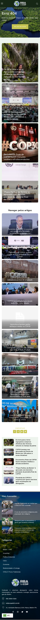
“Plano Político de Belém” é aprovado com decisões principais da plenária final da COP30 (16, 196)
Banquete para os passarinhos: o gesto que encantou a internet (25, 522)
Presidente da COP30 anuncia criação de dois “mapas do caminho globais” (20, 254)
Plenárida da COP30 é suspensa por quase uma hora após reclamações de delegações (20, 231)
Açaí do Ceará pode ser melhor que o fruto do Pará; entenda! (26, 504)
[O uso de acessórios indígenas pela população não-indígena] (7, 513)
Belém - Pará (8, 151)
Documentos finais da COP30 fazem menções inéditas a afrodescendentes (17, 157)
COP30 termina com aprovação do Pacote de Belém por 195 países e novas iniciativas (15, 116)
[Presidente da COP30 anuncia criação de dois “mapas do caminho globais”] (20, 248)
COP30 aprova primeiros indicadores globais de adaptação (20, 279)
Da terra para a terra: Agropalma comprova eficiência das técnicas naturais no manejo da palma (14, 74)
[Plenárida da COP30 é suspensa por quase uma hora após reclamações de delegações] (20, 224)
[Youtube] (25, 431)
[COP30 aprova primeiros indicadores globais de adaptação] (20, 271)
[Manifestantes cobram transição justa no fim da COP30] (20, 364)
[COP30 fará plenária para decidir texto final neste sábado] (20, 294)
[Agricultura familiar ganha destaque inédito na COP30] (20, 318)
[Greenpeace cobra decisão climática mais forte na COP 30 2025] (20, 341)
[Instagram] (18, 431)
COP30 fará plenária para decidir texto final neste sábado (20, 302)
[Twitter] (21, 431)
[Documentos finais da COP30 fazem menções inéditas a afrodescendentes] (20, 142)
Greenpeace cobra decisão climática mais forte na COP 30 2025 (20, 349)
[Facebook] (14, 431)
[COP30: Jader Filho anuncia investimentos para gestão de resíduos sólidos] (20, 411)
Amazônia (7, 65)
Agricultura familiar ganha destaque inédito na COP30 (20, 325)
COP (5, 108)
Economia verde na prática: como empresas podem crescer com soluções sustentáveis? (25, 530)
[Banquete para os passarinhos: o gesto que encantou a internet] (7, 521)
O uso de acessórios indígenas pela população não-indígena (26, 513)
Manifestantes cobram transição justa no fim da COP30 (20, 372)
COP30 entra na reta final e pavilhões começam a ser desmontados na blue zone (20, 394)
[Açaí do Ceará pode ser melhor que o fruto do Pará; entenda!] (7, 504)
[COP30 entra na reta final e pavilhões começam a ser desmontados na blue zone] (20, 387)
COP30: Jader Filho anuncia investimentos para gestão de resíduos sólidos (20, 417)
